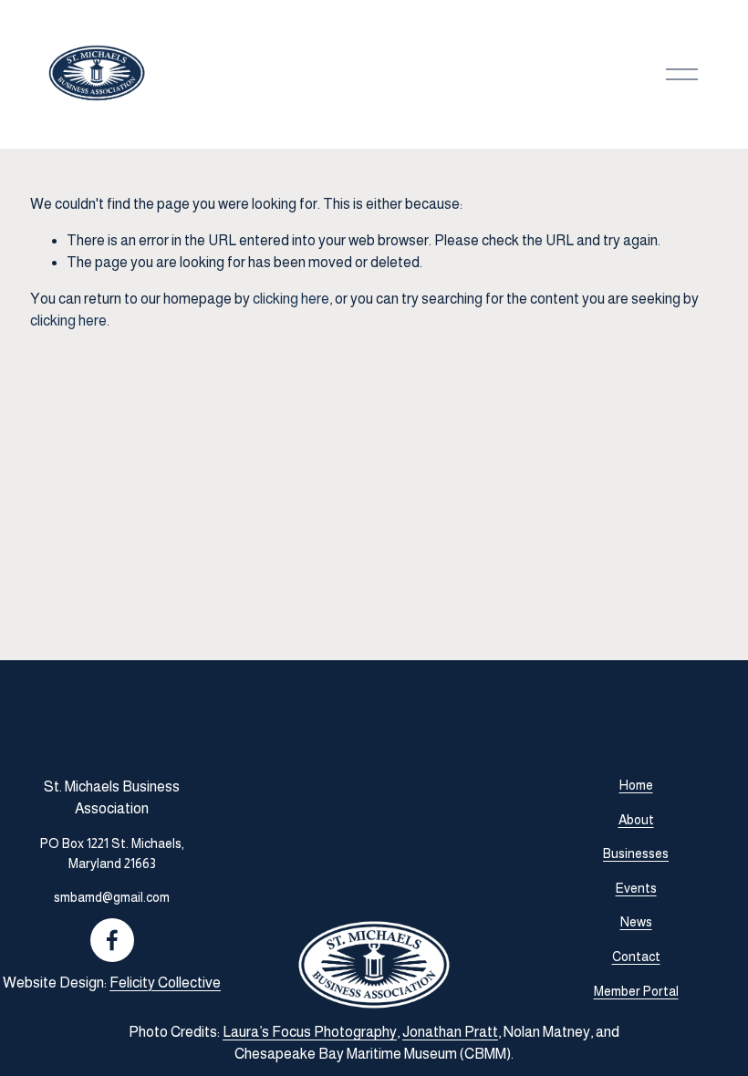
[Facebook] (112, 940)
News (636, 922)
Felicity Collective (165, 982)
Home (636, 785)
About (636, 819)
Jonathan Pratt (450, 1032)
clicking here (291, 298)
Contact (636, 956)
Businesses (636, 853)
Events (636, 888)
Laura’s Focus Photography (310, 1032)
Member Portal (636, 991)
